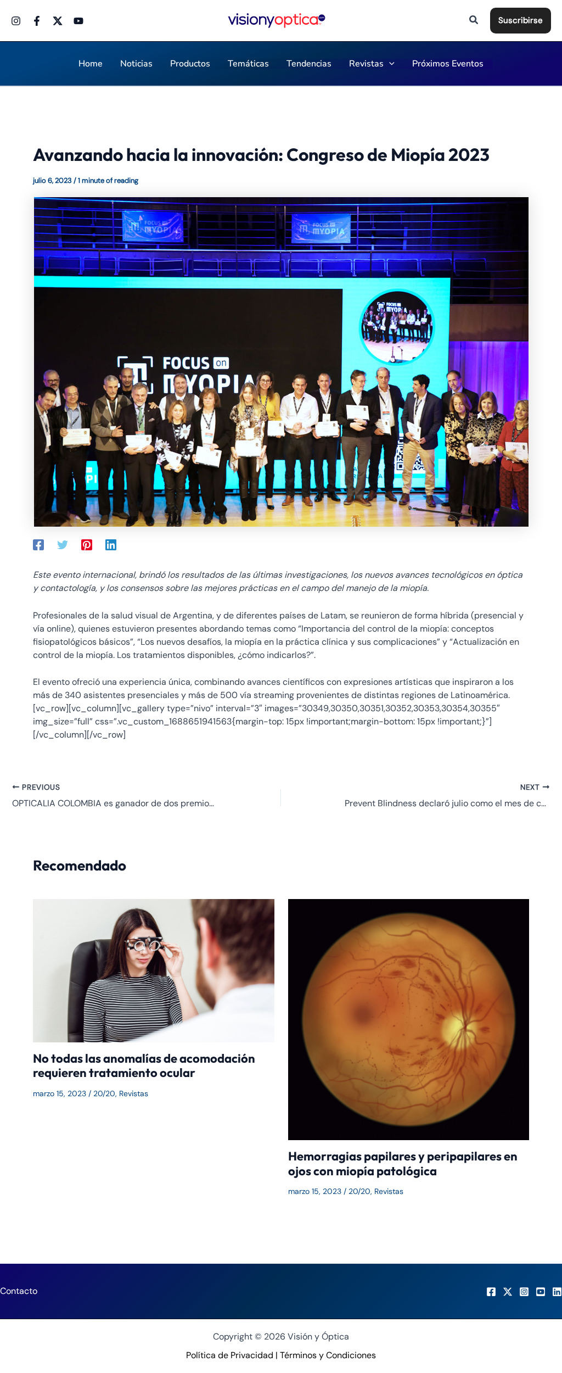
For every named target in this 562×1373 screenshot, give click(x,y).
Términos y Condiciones (328, 1355)
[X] (508, 1292)
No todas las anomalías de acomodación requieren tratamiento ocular (144, 1065)
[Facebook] (37, 21)
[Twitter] (58, 21)
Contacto (18, 1291)
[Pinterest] (86, 544)
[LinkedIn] (557, 1292)
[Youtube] (78, 21)
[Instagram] (16, 21)
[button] (474, 20)
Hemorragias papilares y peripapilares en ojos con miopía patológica (403, 1163)
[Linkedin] (110, 544)
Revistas (133, 1093)
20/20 (104, 1093)
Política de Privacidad (229, 1355)
